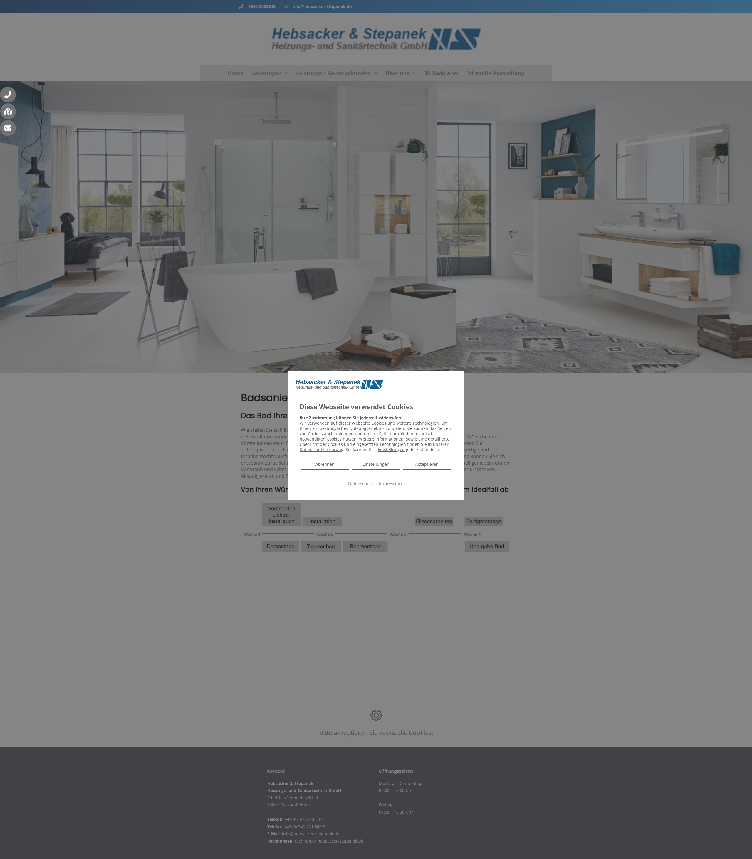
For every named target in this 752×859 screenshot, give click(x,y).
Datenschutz (360, 483)
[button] (8, 94)
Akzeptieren (427, 464)
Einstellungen (376, 464)
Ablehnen (325, 464)
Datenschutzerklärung (321, 449)
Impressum (390, 483)
